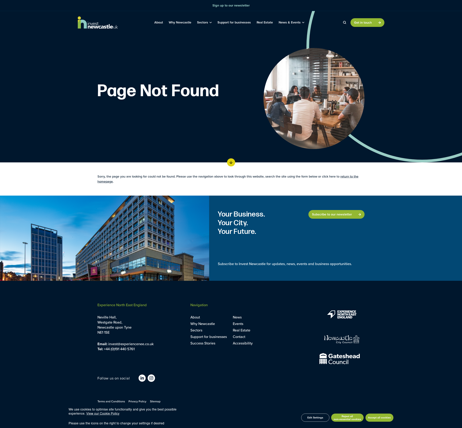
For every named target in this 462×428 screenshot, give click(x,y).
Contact (239, 336)
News (237, 317)
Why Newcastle (202, 323)
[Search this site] (345, 22)
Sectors (196, 330)
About (195, 317)
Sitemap (155, 401)
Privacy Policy (137, 401)
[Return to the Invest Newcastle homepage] (98, 22)
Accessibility (243, 343)
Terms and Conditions (111, 401)
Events (238, 323)
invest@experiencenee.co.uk (131, 343)
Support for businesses (208, 336)
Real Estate (241, 330)
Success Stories (202, 343)
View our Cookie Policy (102, 413)
